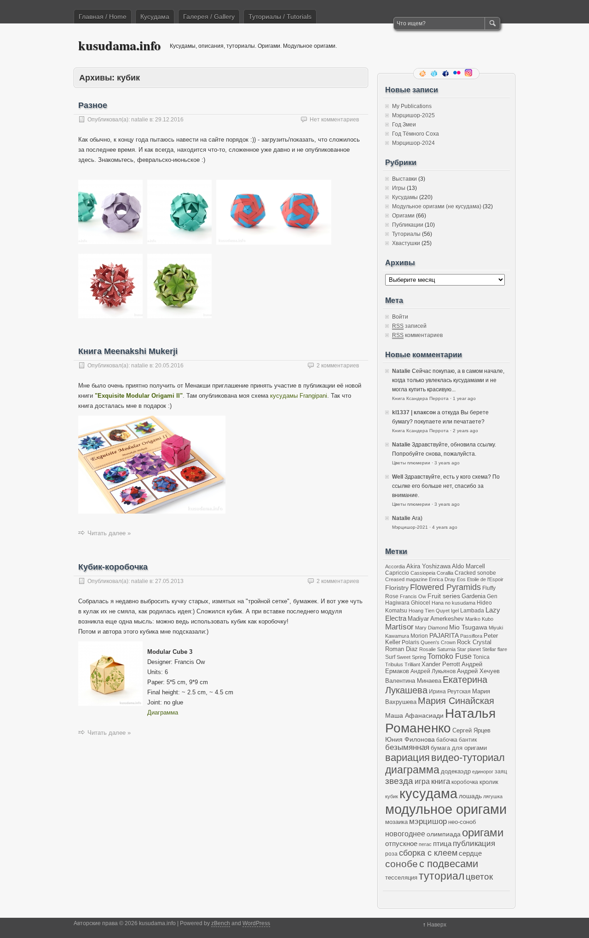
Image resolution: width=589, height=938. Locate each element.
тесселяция (401, 878)
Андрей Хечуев (478, 671)
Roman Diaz (401, 649)
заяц (501, 771)
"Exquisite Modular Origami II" (139, 395)
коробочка (464, 782)
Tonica (481, 657)
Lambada (472, 610)
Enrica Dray (442, 579)
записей (409, 326)
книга (440, 781)
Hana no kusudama (453, 603)
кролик (488, 781)
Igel (455, 610)
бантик (468, 740)
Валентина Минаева (413, 680)
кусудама (428, 793)
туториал (441, 876)
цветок (479, 876)
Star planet (469, 649)
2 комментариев (338, 365)
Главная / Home (103, 16)
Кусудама (154, 16)
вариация (407, 757)
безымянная (407, 747)
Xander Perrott (441, 664)
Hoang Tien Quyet (429, 610)
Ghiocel (420, 603)
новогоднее (405, 834)
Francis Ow (413, 596)
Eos (461, 579)
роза (391, 854)
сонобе (401, 863)
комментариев (417, 335)
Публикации (407, 225)
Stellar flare (494, 649)
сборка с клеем (428, 853)
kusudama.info (119, 45)
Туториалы (406, 234)
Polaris (410, 642)
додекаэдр (456, 771)
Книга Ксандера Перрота (420, 398)
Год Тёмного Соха (415, 134)
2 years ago (465, 430)
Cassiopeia (422, 573)
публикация (474, 843)
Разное (92, 105)
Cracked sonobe (475, 573)
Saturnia (446, 649)
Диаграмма (162, 712)
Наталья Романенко (440, 720)
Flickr (457, 73)
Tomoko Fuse (449, 656)
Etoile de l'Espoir (485, 579)
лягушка (492, 796)
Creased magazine (406, 579)
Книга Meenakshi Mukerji (128, 351)
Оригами (403, 215)
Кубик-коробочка (113, 567)
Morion (419, 636)
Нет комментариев (334, 119)
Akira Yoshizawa (428, 566)
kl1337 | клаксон (414, 412)
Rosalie (427, 649)
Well (397, 477)
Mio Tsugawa (468, 627)
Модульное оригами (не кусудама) (436, 206)
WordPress (256, 923)
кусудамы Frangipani (298, 395)
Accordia (395, 566)
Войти (400, 317)
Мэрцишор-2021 (410, 527)
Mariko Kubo (479, 619)
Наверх (436, 924)
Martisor (399, 627)
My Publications (412, 106)
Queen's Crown (438, 642)
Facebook (446, 73)
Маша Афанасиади (414, 715)
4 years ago (444, 527)
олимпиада (444, 834)
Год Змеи (404, 124)
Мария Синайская (456, 701)
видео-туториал (468, 757)
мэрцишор (428, 821)
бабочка (446, 740)
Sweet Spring (411, 657)
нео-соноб (462, 821)
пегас (425, 844)
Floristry (397, 587)
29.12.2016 (169, 119)
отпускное (401, 843)
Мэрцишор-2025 (413, 115)
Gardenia (473, 596)
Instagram (469, 73)
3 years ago (447, 462)
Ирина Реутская (450, 691)
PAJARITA (444, 635)
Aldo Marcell (468, 566)
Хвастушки (406, 243)
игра (422, 781)
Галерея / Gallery (209, 16)
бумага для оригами (459, 748)
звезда (399, 781)
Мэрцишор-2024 (413, 143)
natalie (139, 119)
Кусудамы (405, 197)
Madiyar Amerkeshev (436, 619)
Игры (398, 188)
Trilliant (412, 664)
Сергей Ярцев (471, 730)
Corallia (445, 573)
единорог (482, 771)
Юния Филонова (410, 739)
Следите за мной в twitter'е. (434, 73)
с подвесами (448, 863)
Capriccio (397, 573)
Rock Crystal (474, 642)
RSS (423, 73)
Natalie (401, 371)
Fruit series (443, 596)
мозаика (396, 822)
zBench (220, 923)
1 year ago (464, 398)
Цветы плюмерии (411, 462)
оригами (482, 832)
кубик (391, 796)
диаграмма (412, 770)
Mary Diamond (431, 627)
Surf (390, 657)
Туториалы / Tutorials (280, 16)
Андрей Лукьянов (433, 671)
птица (442, 843)
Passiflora (471, 636)
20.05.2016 (169, 365)
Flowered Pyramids (445, 587)
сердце (470, 853)
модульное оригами (446, 809)
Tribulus (394, 664)
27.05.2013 (169, 581)
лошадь (470, 796)
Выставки (404, 179)
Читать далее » (109, 533)
